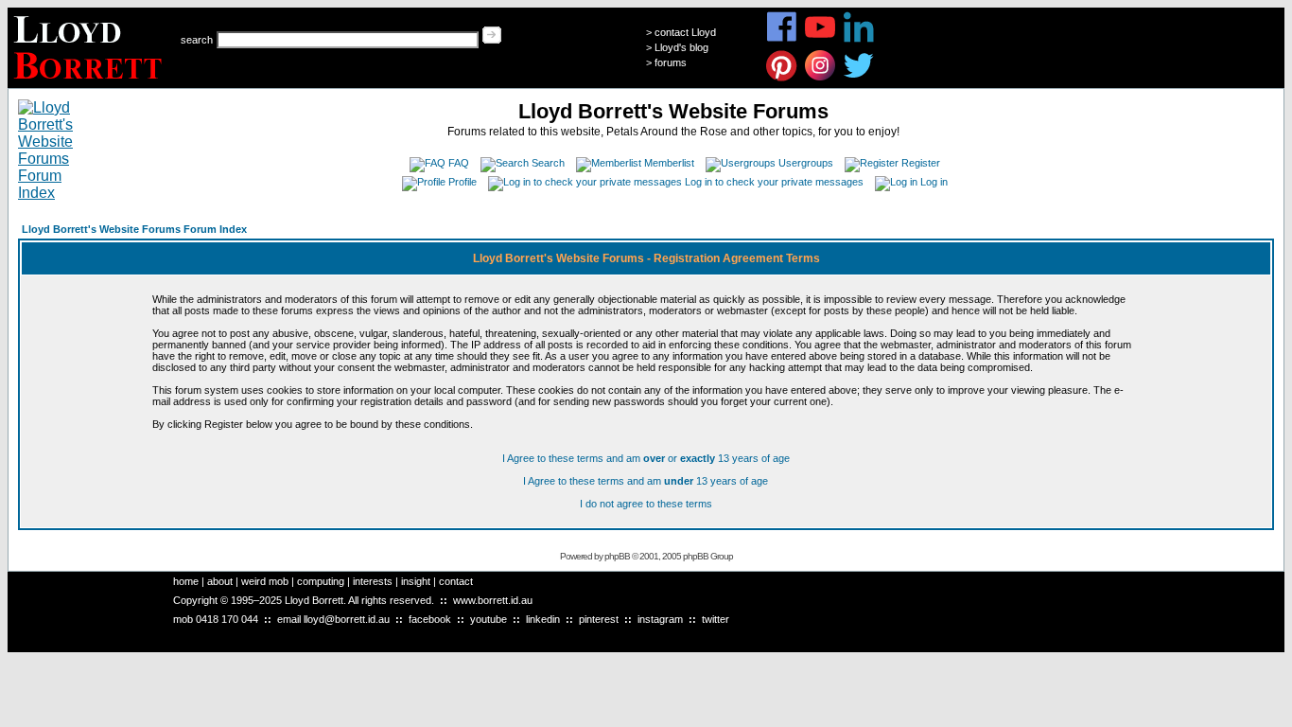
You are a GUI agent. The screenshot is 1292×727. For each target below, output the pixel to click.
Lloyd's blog (681, 47)
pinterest (599, 619)
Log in (934, 181)
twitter (715, 619)
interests (373, 581)
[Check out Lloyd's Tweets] (859, 78)
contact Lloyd (685, 32)
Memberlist (669, 162)
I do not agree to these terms (646, 503)
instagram (660, 619)
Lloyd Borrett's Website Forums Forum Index (134, 229)
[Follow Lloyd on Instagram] (820, 78)
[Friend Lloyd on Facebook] (781, 39)
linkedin (543, 619)
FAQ (458, 162)
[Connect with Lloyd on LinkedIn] (859, 39)
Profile (462, 181)
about (220, 581)
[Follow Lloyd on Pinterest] (781, 78)
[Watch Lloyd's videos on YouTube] (820, 39)
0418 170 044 (227, 619)
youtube (488, 619)
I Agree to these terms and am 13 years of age (645, 481)
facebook (430, 619)
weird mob (264, 581)
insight (415, 581)
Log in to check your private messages (774, 181)
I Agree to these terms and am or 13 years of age (646, 458)
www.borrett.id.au (493, 600)
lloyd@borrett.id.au (347, 619)
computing (320, 581)
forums (671, 62)
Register (920, 162)
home (186, 581)
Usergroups (805, 162)
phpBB (617, 556)
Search (548, 162)
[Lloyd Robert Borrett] (90, 83)
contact (456, 581)
